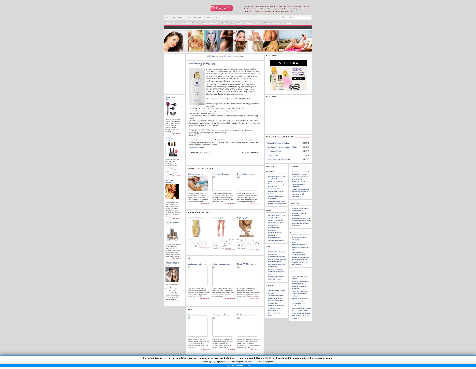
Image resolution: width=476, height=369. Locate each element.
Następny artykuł (250, 152)
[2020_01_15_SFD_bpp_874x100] (225, 56)
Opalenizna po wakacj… (246, 315)
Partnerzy (216, 17)
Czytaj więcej (176, 133)
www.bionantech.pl (196, 147)
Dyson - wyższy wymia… (171, 98)
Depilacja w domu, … (220, 174)
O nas (180, 17)
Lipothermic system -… (197, 264)
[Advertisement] (284, 116)
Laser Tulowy (273, 155)
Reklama (207, 17)
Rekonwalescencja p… (196, 218)
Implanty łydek (218, 218)
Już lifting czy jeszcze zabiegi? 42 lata (282, 147)
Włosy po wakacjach (169, 181)
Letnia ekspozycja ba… (221, 264)
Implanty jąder (242, 218)
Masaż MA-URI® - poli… (246, 264)
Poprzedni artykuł (199, 152)
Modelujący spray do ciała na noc (202, 63)
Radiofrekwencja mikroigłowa (279, 159)
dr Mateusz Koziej (274, 151)
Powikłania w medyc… (246, 174)
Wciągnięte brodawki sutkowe (279, 143)
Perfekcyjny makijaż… (169, 139)
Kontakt (188, 17)
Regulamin (197, 17)
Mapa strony (170, 17)
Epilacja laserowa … (195, 174)
